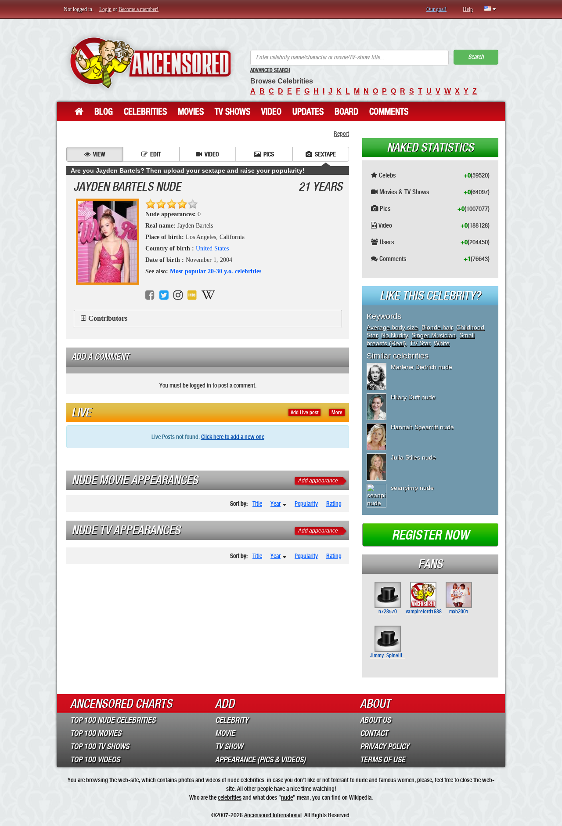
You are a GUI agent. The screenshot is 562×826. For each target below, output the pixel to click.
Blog (103, 111)
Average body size (392, 327)
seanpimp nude (412, 487)
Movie (225, 733)
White (442, 343)
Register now (430, 535)
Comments (388, 111)
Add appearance (318, 481)
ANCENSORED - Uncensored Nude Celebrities (150, 62)
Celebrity (232, 720)
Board (346, 111)
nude (287, 797)
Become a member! (139, 9)
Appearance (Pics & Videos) (260, 759)
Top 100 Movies (95, 733)
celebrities (229, 797)
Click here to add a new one (232, 436)
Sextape (325, 154)
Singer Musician (433, 335)
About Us (375, 720)
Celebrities (145, 111)
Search (476, 57)
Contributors (107, 318)
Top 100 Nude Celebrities (112, 720)
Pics (268, 154)
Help (468, 9)
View (99, 154)
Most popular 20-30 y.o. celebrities (215, 271)
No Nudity (394, 335)
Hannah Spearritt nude (422, 427)
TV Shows (232, 111)
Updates (308, 111)
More (336, 412)
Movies (191, 111)
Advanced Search (270, 70)
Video (271, 111)
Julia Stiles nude (413, 457)
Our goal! (436, 9)
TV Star (420, 343)
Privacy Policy (384, 746)
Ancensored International (273, 815)
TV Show (229, 746)
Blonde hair (437, 327)
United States (212, 248)
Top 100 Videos (95, 759)
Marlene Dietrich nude (421, 366)
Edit (155, 154)
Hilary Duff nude (413, 397)
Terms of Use (382, 759)
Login (105, 9)
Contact (374, 733)
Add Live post (304, 412)
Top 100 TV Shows (99, 746)
